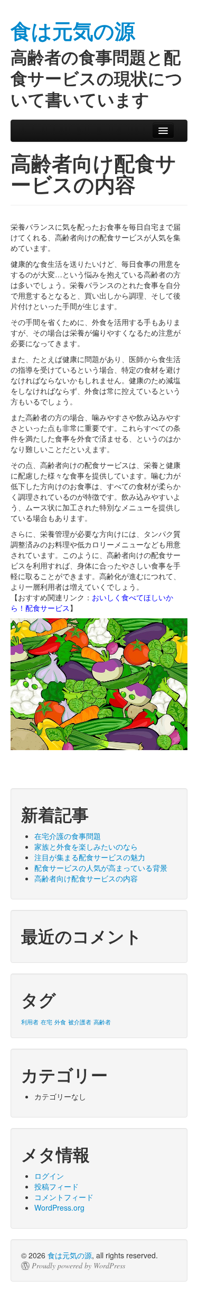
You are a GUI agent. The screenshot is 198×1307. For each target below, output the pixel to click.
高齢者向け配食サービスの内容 (86, 878)
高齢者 (102, 1022)
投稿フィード (56, 1186)
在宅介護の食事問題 (67, 836)
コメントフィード (63, 1197)
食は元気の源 (70, 1255)
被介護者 (79, 1022)
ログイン (49, 1175)
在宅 (46, 1022)
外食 (60, 1022)
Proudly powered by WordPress (78, 1265)
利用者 (30, 1022)
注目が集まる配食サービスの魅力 (89, 857)
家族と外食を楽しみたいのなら (86, 846)
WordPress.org (59, 1207)
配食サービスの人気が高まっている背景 (100, 867)
